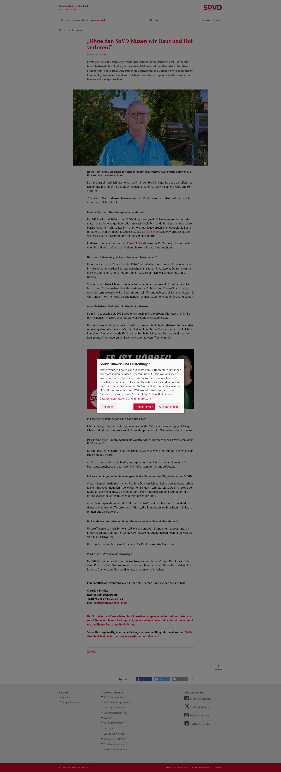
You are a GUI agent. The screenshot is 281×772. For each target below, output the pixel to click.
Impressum (144, 398)
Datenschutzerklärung (113, 398)
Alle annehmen (168, 407)
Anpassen (108, 407)
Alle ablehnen (144, 407)
